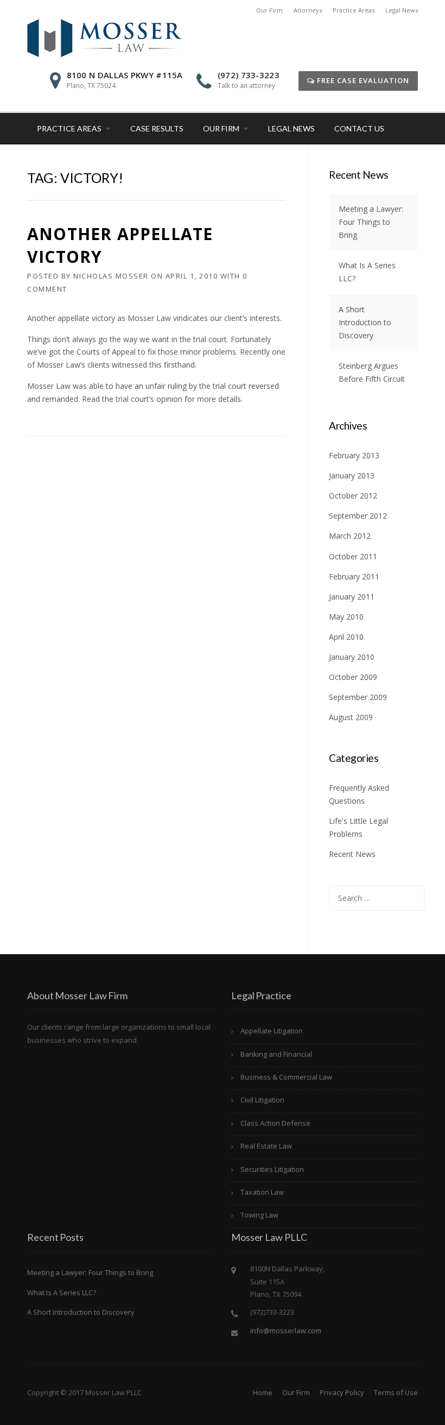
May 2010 (346, 616)
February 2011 (354, 576)
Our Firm (269, 10)
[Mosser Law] (104, 37)
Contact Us (359, 128)
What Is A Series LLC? (61, 1292)
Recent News (352, 854)
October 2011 (353, 556)
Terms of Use (396, 1392)
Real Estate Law (266, 1146)
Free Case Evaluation (362, 80)
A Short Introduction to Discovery (365, 322)
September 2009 (358, 697)
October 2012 (353, 495)
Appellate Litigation (271, 1031)
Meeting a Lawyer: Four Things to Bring (371, 222)
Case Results (156, 128)
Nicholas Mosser (111, 276)
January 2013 (351, 475)
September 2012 (358, 515)
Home (262, 1392)
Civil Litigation (262, 1100)
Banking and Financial (276, 1054)
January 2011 (351, 596)
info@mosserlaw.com (285, 1330)
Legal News (401, 10)
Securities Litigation (272, 1169)
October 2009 (353, 677)
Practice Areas (353, 10)
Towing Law (259, 1215)
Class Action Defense (275, 1123)
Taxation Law (262, 1192)
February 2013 (354, 455)
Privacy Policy (342, 1392)
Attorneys (308, 10)
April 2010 (346, 637)
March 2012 (350, 536)
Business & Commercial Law (286, 1077)
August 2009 (351, 717)
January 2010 (351, 657)
